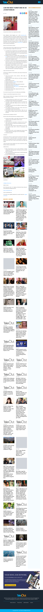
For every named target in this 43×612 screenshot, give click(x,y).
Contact (31, 602)
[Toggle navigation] (39, 2)
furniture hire (20, 42)
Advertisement (26, 602)
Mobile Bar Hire (16, 85)
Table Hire (14, 81)
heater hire (17, 86)
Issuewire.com (23, 35)
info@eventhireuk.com (7, 183)
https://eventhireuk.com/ (7, 190)
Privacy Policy (19, 602)
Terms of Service (13, 602)
